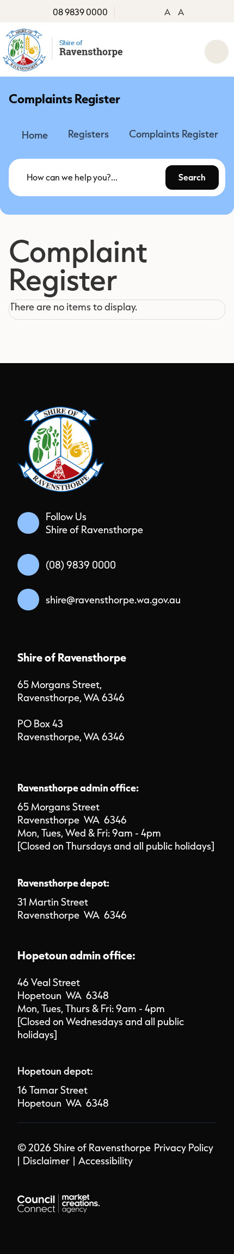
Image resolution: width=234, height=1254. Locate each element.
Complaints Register (173, 133)
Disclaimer (46, 1160)
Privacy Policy (183, 1147)
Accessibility (105, 1160)
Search (192, 177)
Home (35, 135)
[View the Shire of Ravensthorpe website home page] (64, 49)
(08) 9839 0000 (81, 565)
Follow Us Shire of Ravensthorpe (94, 522)
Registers (88, 133)
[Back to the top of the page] (199, 1227)
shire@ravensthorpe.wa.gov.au (113, 600)
